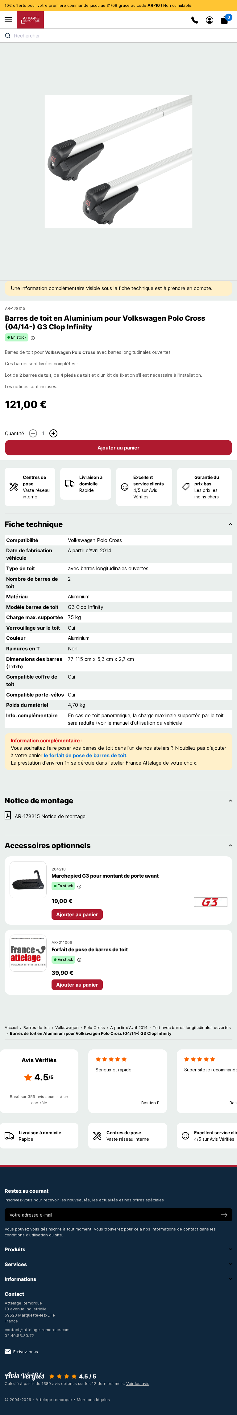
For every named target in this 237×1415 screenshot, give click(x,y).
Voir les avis (137, 1383)
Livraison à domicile (90, 480)
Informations (20, 1279)
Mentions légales (93, 1399)
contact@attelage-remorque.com (37, 1329)
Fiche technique (34, 524)
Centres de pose (34, 480)
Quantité (14, 433)
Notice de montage (39, 800)
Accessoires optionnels (48, 845)
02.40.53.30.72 (19, 1335)
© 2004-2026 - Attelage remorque (39, 1399)
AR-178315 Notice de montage (50, 816)
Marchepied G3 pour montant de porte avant (105, 876)
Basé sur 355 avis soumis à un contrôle (39, 1099)
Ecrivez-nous (25, 1351)
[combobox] (118, 35)
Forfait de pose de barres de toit (90, 949)
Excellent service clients (148, 480)
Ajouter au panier (118, 448)
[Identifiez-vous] (209, 20)
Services (16, 1264)
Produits (15, 1249)
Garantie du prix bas (206, 480)
